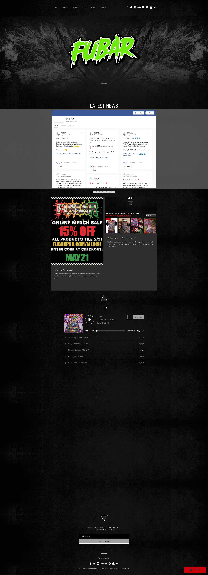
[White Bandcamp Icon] (155, 7)
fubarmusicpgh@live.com (119, 568)
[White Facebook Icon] (127, 7)
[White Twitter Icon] (131, 7)
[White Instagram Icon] (135, 7)
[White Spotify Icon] (147, 7)
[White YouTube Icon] (143, 7)
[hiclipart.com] (113, 563)
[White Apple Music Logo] (151, 7)
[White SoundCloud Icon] (139, 7)
